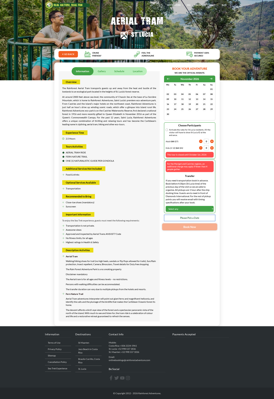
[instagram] (128, 378)
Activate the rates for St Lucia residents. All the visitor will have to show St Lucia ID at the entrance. (189, 132)
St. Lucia (82, 368)
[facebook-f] (111, 378)
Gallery (102, 71)
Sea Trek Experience (57, 368)
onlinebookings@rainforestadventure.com (129, 360)
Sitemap (52, 355)
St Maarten (83, 342)
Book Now (189, 227)
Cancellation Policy (57, 362)
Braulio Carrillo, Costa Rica (89, 361)
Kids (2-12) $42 (174, 148)
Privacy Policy (55, 349)
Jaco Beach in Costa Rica (88, 351)
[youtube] (122, 378)
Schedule (119, 71)
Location (138, 71)
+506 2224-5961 (128, 345)
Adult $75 (172, 141)
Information (82, 71)
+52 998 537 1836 (127, 348)
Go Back (69, 54)
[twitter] (117, 378)
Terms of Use (54, 342)
